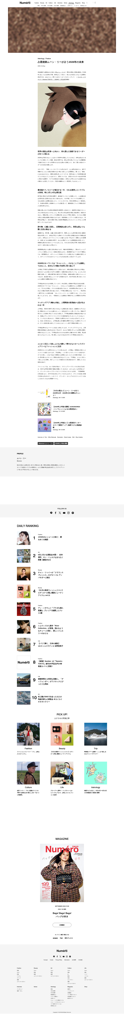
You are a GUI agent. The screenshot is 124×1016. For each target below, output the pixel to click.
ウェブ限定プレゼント (72, 994)
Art (46, 3)
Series (65, 3)
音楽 (68, 977)
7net (61, 938)
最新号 (69, 989)
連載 (18, 979)
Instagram (68, 513)
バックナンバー (71, 990)
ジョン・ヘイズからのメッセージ (58, 1002)
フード (85, 974)
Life (55, 3)
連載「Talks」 (20, 990)
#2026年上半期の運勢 (61, 443)
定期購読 (62, 925)
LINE (51, 513)
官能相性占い (63, 5)
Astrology (71, 3)
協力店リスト (70, 998)
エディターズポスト (21, 981)
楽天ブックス (69, 938)
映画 (68, 976)
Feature (48, 58)
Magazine (77, 3)
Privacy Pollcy (59, 959)
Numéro (25, 3)
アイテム (19, 976)
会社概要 (74, 959)
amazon (55, 938)
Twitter (60, 513)
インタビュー (20, 989)
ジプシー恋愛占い (54, 996)
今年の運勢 (43, 5)
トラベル (86, 976)
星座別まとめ (83, 5)
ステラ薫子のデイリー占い (56, 1004)
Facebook (55, 513)
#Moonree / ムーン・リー (45, 443)
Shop (83, 3)
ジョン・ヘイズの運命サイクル (57, 1000)
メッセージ (76, 5)
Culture (51, 3)
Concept (46, 959)
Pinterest (73, 513)
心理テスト (70, 5)
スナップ (19, 977)
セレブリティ (70, 979)
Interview (60, 3)
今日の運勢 (56, 5)
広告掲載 (80, 959)
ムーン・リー (60, 72)
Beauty (42, 3)
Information (67, 959)
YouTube (64, 513)
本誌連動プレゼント (72, 996)
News (18, 972)
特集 (39, 5)
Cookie (51, 959)
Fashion (37, 3)
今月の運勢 (49, 5)
